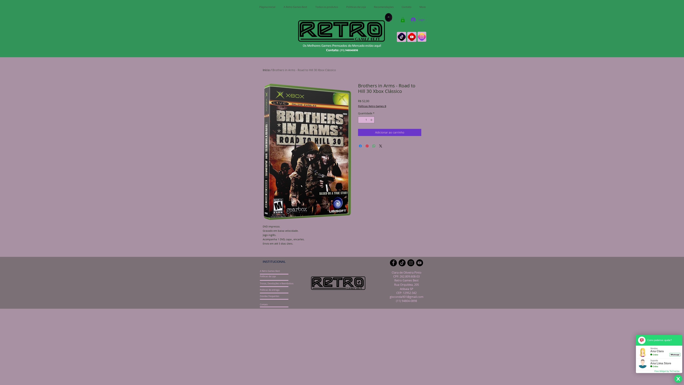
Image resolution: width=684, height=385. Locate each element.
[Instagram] (410, 262)
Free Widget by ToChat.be (667, 371)
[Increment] (371, 120)
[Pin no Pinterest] (367, 146)
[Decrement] (361, 120)
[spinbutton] (366, 120)
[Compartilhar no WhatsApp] (374, 146)
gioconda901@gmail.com (406, 297)
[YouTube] (419, 262)
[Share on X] (381, 146)
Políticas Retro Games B (372, 106)
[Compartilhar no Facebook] (360, 146)
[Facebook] (393, 262)
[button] (403, 19)
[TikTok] (402, 262)
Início (266, 70)
